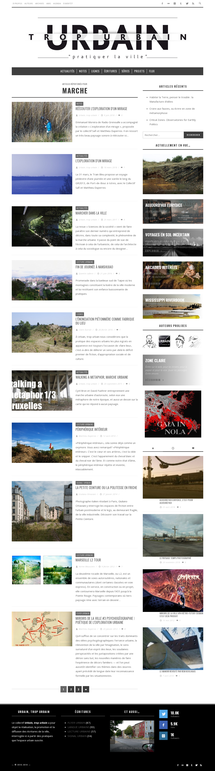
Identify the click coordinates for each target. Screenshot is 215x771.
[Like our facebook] (163, 725)
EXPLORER (152, 251)
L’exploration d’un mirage (94, 160)
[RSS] (193, 3)
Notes (79, 103)
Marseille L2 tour (88, 559)
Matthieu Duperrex (87, 436)
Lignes (80, 314)
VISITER (150, 218)
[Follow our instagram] (163, 736)
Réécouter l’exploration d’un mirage (101, 108)
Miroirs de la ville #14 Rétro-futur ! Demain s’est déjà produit (181, 614)
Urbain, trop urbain (88, 115)
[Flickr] (168, 3)
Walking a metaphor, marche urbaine (102, 377)
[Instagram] (175, 3)
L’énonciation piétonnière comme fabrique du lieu (105, 321)
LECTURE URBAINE (85, 261)
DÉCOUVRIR (153, 283)
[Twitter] (187, 3)
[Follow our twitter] (163, 714)
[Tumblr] (181, 3)
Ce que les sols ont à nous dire (173, 190)
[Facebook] (162, 3)
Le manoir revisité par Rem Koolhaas (178, 671)
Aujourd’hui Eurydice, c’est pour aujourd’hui (176, 501)
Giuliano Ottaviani (87, 494)
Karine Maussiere (87, 566)
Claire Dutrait (85, 329)
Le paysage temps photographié (175, 558)
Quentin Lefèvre (86, 273)
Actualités (82, 155)
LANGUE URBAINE (78, 727)
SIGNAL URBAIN (84, 482)
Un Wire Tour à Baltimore (132, 748)
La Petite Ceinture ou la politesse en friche (106, 487)
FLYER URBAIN (83, 613)
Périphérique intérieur (91, 429)
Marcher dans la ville (91, 212)
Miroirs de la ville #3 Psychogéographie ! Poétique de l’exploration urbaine (105, 620)
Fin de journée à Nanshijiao (94, 266)
